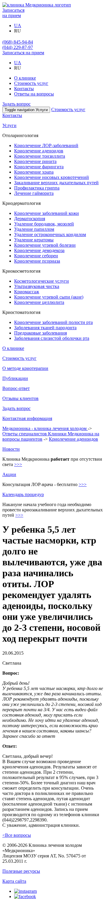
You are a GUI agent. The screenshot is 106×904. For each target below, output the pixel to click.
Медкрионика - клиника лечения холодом (45, 428)
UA (17, 25)
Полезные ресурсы (21, 871)
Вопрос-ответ (16, 388)
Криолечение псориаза (37, 261)
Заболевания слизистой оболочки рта (51, 338)
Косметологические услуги (41, 281)
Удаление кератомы (34, 239)
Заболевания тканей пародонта (45, 327)
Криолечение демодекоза (39, 250)
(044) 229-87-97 (17, 47)
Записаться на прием (23, 52)
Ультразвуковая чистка (36, 286)
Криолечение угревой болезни (45, 245)
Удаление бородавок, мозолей (44, 223)
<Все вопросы (16, 835)
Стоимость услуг (31, 83)
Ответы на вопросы (34, 93)
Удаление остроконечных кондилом (50, 234)
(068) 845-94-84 (17, 42)
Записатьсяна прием (13, 13)
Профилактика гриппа (36, 187)
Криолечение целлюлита (39, 302)
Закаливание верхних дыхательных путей (56, 182)
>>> (18, 464)
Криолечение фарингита (39, 166)
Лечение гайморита (34, 193)
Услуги (9, 125)
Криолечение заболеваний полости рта (53, 322)
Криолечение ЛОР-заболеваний (46, 145)
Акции (9, 474)
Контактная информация (27, 418)
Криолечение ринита (35, 161)
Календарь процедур (23, 494)
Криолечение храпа (34, 171)
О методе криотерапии (25, 368)
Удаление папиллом (34, 229)
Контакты (24, 88)
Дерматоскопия (29, 218)
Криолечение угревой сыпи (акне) (48, 296)
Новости (11, 449)
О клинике (25, 77)
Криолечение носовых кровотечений (51, 177)
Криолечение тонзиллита (39, 156)
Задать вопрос (16, 103)
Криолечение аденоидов (38, 150)
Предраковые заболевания (40, 332)
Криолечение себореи (36, 255)
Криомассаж (26, 291)
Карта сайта (14, 881)
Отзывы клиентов (20, 398)
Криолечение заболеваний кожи (46, 213)
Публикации (15, 378)
